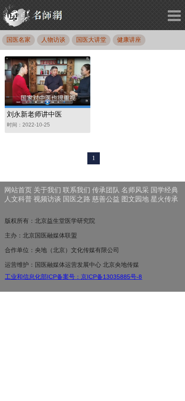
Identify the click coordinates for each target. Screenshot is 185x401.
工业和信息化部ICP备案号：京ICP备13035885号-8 (73, 276)
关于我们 (47, 190)
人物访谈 (53, 39)
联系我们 (76, 190)
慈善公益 (106, 199)
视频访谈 (47, 199)
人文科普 (18, 199)
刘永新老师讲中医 (34, 114)
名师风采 (135, 190)
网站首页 (18, 190)
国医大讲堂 (91, 39)
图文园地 (135, 199)
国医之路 (76, 199)
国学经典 (164, 190)
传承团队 (106, 190)
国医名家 (18, 39)
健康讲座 (129, 39)
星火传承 (164, 199)
